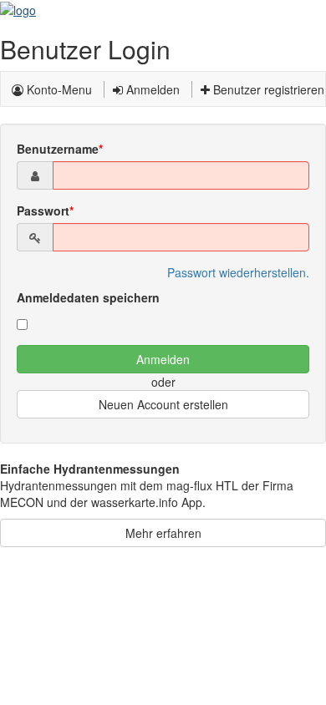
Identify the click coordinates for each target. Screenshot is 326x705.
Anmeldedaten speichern (88, 297)
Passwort (43, 210)
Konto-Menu (57, 89)
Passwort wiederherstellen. (238, 272)
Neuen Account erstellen (163, 404)
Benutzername (58, 148)
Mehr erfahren (163, 533)
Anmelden (151, 89)
